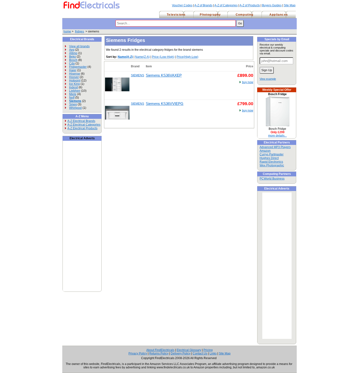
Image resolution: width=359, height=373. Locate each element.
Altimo (73, 53)
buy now (247, 82)
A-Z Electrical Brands (81, 121)
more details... (277, 135)
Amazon (265, 150)
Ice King (74, 84)
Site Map (290, 5)
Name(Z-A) (142, 57)
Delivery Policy (180, 353)
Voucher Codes (182, 5)
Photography (210, 14)
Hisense (74, 73)
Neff (71, 97)
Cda (72, 63)
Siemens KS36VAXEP (164, 75)
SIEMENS (137, 75)
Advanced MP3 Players (275, 147)
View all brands (79, 46)
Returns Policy (159, 353)
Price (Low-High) (163, 57)
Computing (244, 14)
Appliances (278, 14)
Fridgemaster (78, 67)
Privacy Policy (137, 353)
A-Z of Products (250, 5)
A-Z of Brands (203, 5)
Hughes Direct (269, 158)
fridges (79, 31)
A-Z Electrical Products (82, 128)
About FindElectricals (160, 350)
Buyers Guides (272, 5)
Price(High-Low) (187, 57)
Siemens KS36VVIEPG (164, 104)
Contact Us (200, 353)
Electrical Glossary (189, 350)
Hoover (74, 77)
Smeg (73, 104)
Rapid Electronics (271, 161)
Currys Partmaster (272, 154)
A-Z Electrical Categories (83, 124)
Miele (72, 94)
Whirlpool (75, 108)
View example (268, 78)
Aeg (71, 49)
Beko (72, 56)
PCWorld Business (272, 178)
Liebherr (74, 90)
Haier (72, 70)
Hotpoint (74, 80)
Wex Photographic (272, 165)
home (67, 31)
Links (213, 353)
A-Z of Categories (226, 5)
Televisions (176, 14)
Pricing (208, 350)
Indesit (73, 87)
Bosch (73, 60)
